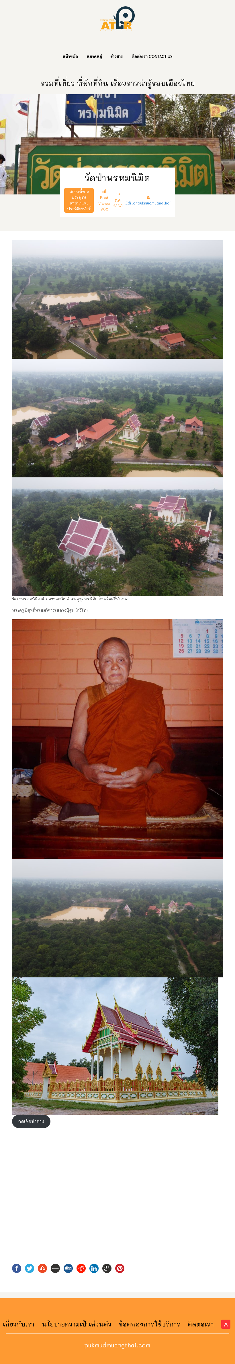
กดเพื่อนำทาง (31, 1121)
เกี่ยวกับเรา (18, 1324)
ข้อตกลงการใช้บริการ (150, 1324)
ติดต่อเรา (201, 1324)
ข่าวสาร (117, 56)
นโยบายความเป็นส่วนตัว (76, 1324)
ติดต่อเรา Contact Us (152, 56)
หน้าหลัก (70, 56)
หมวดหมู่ (94, 56)
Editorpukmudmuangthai (148, 202)
